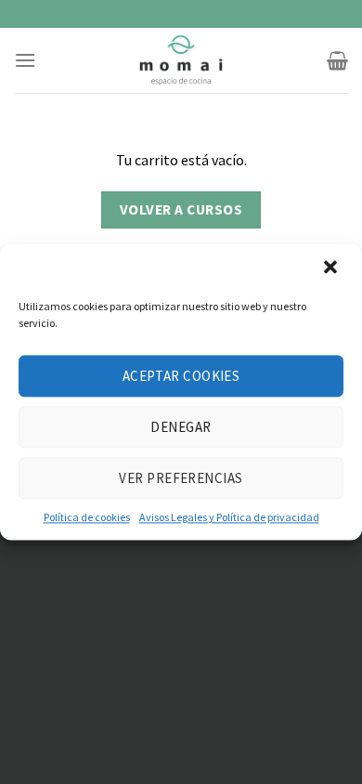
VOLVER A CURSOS (181, 209)
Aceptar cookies (181, 376)
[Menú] (25, 60)
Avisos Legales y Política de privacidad (229, 517)
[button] (332, 268)
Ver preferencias (180, 478)
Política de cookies (87, 517)
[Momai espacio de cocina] (181, 60)
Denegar (180, 427)
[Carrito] (337, 60)
